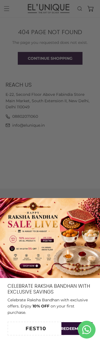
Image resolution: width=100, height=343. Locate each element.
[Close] (93, 204)
